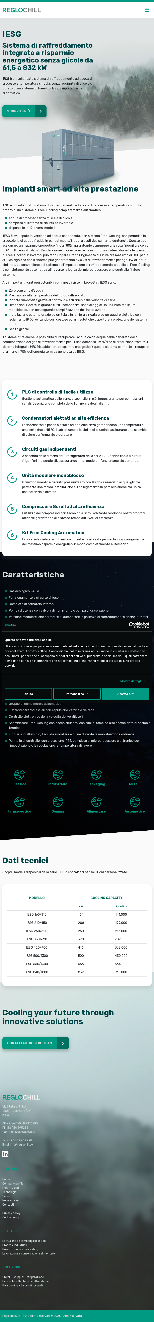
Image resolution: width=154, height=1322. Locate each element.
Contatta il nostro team (30, 1043)
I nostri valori (10, 1188)
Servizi (6, 1196)
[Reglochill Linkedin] (5, 1154)
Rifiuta (28, 693)
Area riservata (72, 1316)
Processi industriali (14, 1245)
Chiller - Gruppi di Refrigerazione (23, 1277)
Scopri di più (18, 111)
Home (6, 1179)
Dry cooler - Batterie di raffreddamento (27, 1281)
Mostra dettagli (131, 681)
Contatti (8, 1204)
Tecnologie (9, 1192)
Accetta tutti (125, 693)
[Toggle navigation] (147, 9)
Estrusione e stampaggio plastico (24, 1241)
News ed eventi (12, 1200)
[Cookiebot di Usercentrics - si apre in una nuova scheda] (131, 625)
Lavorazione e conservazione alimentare (28, 1253)
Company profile (12, 1183)
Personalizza (75, 693)
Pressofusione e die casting (20, 1249)
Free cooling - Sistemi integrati (22, 1285)
